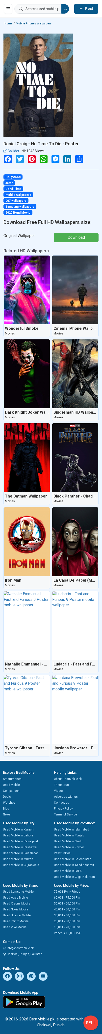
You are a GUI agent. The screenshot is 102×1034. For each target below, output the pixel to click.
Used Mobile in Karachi (18, 829)
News (7, 814)
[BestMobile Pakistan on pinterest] (31, 976)
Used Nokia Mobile (15, 909)
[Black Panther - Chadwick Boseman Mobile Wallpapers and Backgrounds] (75, 457)
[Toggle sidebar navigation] (8, 9)
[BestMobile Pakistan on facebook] (7, 976)
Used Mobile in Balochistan (72, 859)
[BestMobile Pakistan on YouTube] (43, 976)
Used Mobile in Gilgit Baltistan (74, 877)
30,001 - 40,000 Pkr (67, 915)
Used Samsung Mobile (18, 891)
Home (8, 23)
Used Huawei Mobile (17, 915)
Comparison (11, 791)
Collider (13, 151)
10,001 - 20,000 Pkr (67, 927)
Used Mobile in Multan (18, 859)
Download (76, 237)
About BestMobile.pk (68, 779)
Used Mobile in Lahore (18, 835)
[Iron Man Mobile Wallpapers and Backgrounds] (27, 541)
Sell (91, 1022)
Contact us (61, 802)
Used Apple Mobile (15, 897)
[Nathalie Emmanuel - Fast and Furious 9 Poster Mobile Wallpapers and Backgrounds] (27, 625)
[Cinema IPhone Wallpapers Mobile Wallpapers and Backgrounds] (75, 290)
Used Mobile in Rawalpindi (21, 841)
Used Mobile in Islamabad (71, 829)
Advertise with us (66, 796)
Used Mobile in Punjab (69, 835)
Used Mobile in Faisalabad (21, 853)
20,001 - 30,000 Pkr (67, 921)
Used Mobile (11, 785)
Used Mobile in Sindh (68, 841)
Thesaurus (61, 785)
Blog (6, 808)
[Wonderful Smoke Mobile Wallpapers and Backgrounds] (27, 290)
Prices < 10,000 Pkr (67, 933)
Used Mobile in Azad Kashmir (74, 865)
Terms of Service (65, 814)
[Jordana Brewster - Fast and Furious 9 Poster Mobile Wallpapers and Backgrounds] (75, 709)
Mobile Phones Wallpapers (33, 23)
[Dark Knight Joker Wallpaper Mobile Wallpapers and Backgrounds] (27, 373)
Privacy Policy (63, 808)
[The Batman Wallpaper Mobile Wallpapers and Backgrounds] (27, 457)
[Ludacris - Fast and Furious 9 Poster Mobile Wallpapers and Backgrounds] (75, 625)
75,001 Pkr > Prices (67, 891)
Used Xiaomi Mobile (16, 903)
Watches (9, 802)
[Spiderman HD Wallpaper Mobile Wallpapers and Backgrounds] (75, 373)
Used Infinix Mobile (15, 921)
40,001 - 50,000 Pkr (67, 909)
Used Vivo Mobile (14, 927)
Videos (59, 791)
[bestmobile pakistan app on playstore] (51, 1002)
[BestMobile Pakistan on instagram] (19, 976)
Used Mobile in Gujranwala (21, 865)
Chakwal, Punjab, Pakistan (24, 954)
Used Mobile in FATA (67, 871)
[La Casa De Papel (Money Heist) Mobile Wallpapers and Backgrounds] (75, 541)
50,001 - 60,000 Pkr (67, 903)
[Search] (65, 9)
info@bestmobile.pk (20, 948)
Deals (7, 796)
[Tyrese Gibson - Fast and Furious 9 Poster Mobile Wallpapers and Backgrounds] (27, 709)
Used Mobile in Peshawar (20, 847)
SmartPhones (12, 779)
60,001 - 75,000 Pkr (67, 897)
